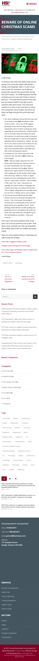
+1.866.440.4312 (19, 10)
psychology (6, 460)
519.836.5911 (11, 528)
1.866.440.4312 (14, 532)
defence (17, 428)
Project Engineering (8, 596)
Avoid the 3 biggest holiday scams (14, 242)
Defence (4, 621)
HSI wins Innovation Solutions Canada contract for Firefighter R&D (19, 336)
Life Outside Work (8, 50)
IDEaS (30, 441)
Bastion (16, 418)
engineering (16, 432)
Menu (33, 3)
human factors (7, 441)
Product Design (7, 609)
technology (18, 263)
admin (20, 49)
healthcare (19, 437)
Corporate (25, 423)
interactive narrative (24, 451)
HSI (27, 437)
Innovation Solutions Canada (11, 446)
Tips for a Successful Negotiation (8, 278)
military (21, 455)
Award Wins (6, 371)
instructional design (8, 451)
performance (31, 455)
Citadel (5, 423)
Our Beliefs (6, 393)
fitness (26, 432)
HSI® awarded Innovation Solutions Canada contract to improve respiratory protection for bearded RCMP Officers (20, 311)
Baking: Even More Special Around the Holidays (28, 278)
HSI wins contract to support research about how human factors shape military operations (19, 328)
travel (32, 465)
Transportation (6, 637)
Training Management (9, 600)
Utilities (4, 625)
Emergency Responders (9, 633)
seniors (29, 460)
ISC (3, 455)
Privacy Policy (20, 651)
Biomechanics (26, 418)
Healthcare (5, 629)
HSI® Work (6, 376)
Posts (16, 50)
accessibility (6, 418)
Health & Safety (7, 263)
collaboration (14, 423)
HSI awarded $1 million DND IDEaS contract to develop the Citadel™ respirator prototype (18, 320)
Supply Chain (6, 592)
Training (5, 404)
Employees (6, 432)
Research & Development (10, 588)
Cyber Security (7, 428)
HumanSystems (20, 441)
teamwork (6, 465)
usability (11, 469)
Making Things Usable (10, 387)
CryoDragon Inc (26, 653)
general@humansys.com (19, 12)
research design (18, 460)
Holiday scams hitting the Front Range (16, 246)
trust (4, 469)
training (25, 465)
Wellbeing (21, 469)
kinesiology (11, 455)
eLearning (27, 428)
